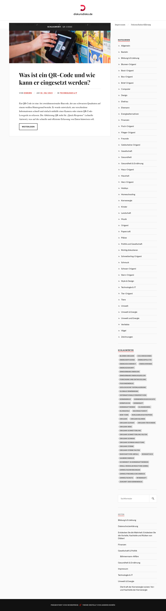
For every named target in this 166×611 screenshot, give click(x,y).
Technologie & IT (68, 93)
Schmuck (125, 262)
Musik (124, 219)
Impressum (120, 24)
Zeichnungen (127, 336)
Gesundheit (126, 157)
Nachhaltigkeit (140, 411)
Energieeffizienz (127, 360)
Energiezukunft (127, 368)
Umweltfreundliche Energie (132, 474)
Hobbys (124, 188)
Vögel (123, 330)
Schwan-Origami (128, 268)
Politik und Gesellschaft (131, 244)
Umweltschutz (126, 478)
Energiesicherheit (128, 364)
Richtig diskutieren (129, 250)
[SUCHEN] (153, 498)
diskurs (28, 93)
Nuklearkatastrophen (142, 415)
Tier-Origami (127, 293)
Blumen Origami (127, 356)
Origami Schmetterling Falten (133, 434)
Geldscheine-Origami (130, 144)
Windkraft (142, 478)
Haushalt (125, 175)
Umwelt (124, 306)
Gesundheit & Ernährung (73, 24)
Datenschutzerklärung (141, 24)
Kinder (124, 206)
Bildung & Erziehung (100, 24)
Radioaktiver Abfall (129, 454)
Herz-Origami (127, 182)
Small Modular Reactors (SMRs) (134, 466)
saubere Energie (127, 458)
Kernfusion (125, 403)
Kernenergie (126, 200)
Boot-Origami (127, 70)
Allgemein (125, 45)
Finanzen (125, 120)
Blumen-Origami (128, 64)
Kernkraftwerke (127, 407)
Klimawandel (145, 407)
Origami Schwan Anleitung (132, 442)
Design (124, 95)
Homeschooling (128, 194)
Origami (124, 225)
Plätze (124, 237)
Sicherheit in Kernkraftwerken (134, 462)
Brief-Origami (127, 83)
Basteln (124, 52)
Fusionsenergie (127, 383)
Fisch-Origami (127, 126)
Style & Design (127, 281)
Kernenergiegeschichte (144, 399)
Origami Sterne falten (130, 450)
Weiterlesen (28, 127)
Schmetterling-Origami (131, 256)
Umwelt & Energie (48, 24)
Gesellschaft (126, 151)
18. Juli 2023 (46, 93)
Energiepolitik (145, 360)
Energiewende (145, 364)
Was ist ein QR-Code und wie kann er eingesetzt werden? (57, 78)
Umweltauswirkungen (130, 470)
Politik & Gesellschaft (24, 24)
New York (124, 415)
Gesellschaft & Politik (127, 550)
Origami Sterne (127, 446)
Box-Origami (127, 76)
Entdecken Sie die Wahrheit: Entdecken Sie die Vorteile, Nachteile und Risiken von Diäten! (137, 535)
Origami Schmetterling (130, 430)
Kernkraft (138, 403)
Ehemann (125, 107)
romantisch (147, 454)
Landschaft (126, 213)
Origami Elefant (127, 423)
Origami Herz (126, 426)
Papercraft (126, 231)
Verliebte (125, 324)
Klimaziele (125, 411)
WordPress (72, 605)
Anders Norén (108, 605)
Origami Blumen (138, 419)
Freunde (125, 138)
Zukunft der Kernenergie (131, 481)
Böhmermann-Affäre (129, 556)
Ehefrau (124, 101)
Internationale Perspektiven (133, 395)
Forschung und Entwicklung (133, 379)
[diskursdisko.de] (83, 10)
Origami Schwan (127, 438)
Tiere (123, 299)
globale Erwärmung (129, 391)
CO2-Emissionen (144, 356)
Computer (125, 89)
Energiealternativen (130, 114)
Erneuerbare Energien (129, 371)
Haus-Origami (127, 169)
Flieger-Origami (128, 132)
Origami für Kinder (146, 423)
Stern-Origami (127, 275)
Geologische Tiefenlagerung (133, 387)
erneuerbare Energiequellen (133, 375)
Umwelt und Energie (130, 318)
